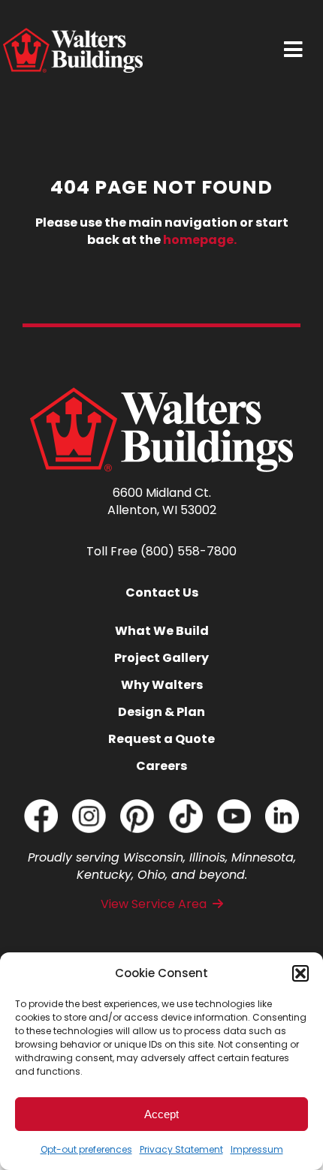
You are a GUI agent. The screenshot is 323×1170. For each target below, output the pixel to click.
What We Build (162, 630)
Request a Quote (161, 738)
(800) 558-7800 (188, 551)
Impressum (257, 1149)
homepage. (200, 239)
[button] (300, 973)
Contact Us (161, 592)
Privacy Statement (181, 1149)
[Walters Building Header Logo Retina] (73, 34)
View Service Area (154, 904)
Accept (161, 1114)
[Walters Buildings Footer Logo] (161, 393)
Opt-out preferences (86, 1149)
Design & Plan (161, 711)
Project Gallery (161, 657)
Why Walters (162, 684)
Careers (161, 765)
